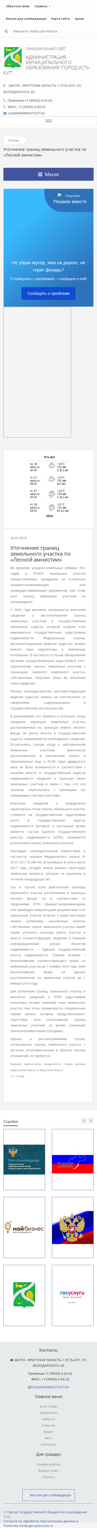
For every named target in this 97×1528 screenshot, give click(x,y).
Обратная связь (18, 6)
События (48, 1425)
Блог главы (48, 1406)
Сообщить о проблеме (49, 293)
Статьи (13, 140)
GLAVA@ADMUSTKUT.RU (50, 1387)
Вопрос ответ (48, 1470)
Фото (48, 1438)
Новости (48, 1419)
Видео (48, 1431)
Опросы (48, 1477)
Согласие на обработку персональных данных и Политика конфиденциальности (40, 1523)
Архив (79, 18)
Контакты (48, 1444)
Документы (48, 1412)
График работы (48, 1464)
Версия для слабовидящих (26, 18)
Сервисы (41, 6)
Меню (52, 174)
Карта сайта (60, 18)
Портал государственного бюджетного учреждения (47, 1512)
